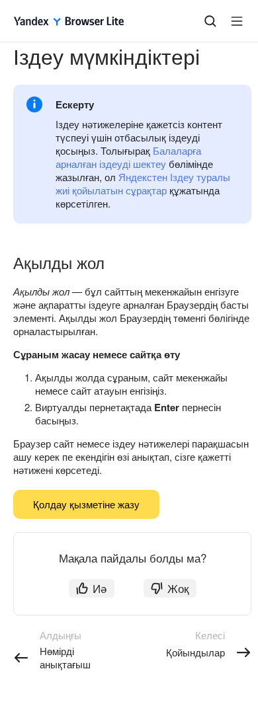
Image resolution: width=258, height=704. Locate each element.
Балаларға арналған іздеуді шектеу (128, 157)
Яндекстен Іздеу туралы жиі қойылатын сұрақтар (143, 183)
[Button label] (236, 21)
